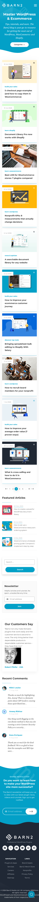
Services (10, 867)
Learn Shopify (10, 130)
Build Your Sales (11, 87)
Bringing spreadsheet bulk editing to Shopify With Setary (18, 347)
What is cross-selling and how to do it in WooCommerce (17, 475)
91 (29, 489)
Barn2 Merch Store (27, 867)
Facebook (4, 848)
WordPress (28, 848)
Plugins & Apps (11, 863)
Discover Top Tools (12, 340)
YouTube (22, 848)
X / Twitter (10, 848)
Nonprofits (27, 870)
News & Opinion (11, 256)
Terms (27, 878)
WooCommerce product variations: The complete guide (23, 736)
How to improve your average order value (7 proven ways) (16, 431)
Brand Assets (27, 863)
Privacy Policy (27, 874)
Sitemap (10, 878)
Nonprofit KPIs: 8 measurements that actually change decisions (19, 218)
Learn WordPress (11, 212)
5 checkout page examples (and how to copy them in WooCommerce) (18, 93)
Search (20, 570)
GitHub (34, 848)
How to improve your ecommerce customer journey (16, 303)
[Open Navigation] (35, 5)
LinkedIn (16, 848)
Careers (11, 870)
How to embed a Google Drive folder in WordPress (23, 689)
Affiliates (10, 874)
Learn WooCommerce (13, 171)
